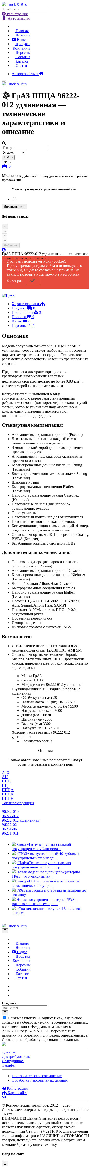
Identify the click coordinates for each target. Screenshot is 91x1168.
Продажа (22, 44)
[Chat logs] (13, 986)
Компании (21, 48)
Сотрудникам (13, 1061)
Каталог (22, 61)
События (22, 57)
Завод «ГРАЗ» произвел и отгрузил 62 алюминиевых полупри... (46, 883)
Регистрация (17, 14)
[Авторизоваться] (4, 250)
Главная (22, 31)
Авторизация (18, 18)
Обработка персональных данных (40, 1080)
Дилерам (9, 1052)
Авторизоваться (25, 74)
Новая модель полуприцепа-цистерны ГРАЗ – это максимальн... (46, 874)
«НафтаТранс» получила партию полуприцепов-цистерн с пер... (41, 865)
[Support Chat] (13, 991)
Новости (22, 35)
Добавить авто (14, 206)
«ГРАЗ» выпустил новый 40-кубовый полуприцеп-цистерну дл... (45, 856)
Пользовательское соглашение (37, 1076)
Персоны (23, 52)
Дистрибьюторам (16, 1056)
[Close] (5, 930)
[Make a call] (13, 995)
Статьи (21, 66)
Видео (21, 39)
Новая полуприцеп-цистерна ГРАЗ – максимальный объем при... (44, 901)
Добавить (11, 245)
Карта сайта (17, 1093)
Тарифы (8, 1065)
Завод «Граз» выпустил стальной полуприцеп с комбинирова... (41, 846)
